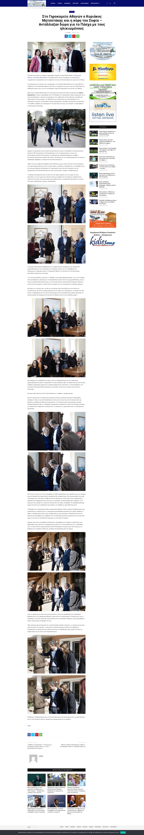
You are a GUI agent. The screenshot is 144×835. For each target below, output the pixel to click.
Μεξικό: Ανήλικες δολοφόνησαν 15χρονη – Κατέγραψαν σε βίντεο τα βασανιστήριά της (73, 745)
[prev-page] (29, 817)
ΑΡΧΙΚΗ (61, 827)
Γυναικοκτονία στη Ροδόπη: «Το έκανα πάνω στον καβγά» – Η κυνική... (107, 166)
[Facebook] (107, 3)
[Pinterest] (74, 36)
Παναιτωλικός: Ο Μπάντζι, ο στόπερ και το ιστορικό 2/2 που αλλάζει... (107, 193)
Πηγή (29, 725)
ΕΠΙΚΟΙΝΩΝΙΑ (113, 827)
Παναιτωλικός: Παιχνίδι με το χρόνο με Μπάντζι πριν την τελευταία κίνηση (107, 133)
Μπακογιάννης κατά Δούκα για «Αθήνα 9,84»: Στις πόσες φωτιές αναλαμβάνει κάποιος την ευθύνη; (36, 810)
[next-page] (31, 817)
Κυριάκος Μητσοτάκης (40, 77)
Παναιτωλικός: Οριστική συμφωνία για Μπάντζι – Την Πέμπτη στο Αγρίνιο (107, 141)
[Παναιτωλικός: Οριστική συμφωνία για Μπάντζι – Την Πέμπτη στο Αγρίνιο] (94, 142)
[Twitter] (70, 36)
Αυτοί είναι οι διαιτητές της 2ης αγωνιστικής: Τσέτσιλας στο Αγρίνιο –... (107, 158)
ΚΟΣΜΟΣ (91, 827)
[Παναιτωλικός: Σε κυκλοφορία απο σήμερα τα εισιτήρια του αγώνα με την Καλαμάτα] (94, 150)
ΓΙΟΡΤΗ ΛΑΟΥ (105, 827)
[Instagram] (110, 3)
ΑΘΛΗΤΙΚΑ (85, 827)
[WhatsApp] (77, 36)
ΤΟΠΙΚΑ (60, 3)
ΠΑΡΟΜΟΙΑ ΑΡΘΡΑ (46, 770)
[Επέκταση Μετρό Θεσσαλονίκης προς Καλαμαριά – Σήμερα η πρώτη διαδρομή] (94, 184)
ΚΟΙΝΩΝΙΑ (67, 3)
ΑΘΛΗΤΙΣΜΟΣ (84, 3)
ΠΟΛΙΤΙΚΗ (75, 3)
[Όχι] (142, 832)
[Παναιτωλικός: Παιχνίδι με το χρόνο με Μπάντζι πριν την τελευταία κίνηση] (94, 133)
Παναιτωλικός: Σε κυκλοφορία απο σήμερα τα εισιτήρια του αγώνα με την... (107, 150)
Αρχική (53, 3)
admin (68, 32)
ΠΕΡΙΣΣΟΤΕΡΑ (95, 3)
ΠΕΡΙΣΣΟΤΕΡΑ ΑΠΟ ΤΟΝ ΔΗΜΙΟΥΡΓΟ (62, 770)
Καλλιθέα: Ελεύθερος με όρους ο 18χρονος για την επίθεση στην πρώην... (107, 202)
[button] (114, 3)
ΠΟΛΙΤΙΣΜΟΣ (98, 827)
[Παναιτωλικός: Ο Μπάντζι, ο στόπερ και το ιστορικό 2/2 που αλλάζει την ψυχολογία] (94, 194)
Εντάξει (123, 832)
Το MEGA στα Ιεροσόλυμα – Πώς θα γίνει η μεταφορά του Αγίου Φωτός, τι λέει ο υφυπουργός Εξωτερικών (40, 746)
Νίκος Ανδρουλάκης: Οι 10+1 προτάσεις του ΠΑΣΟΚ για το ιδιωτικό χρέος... (107, 175)
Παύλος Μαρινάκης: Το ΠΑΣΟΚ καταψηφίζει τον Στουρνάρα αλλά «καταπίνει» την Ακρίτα (56, 810)
